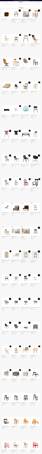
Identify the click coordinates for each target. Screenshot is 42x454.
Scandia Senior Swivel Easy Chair (35, 43)
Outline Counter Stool (34, 91)
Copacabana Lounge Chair (5, 212)
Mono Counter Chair (33, 236)
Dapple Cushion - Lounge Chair (6, 260)
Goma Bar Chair (23, 450)
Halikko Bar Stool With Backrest (16, 402)
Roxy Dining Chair (33, 355)
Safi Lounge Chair (23, 378)
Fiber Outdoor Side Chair (5, 331)
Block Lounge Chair (33, 331)
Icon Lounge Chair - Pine (24, 212)
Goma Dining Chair (14, 450)
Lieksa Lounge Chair (33, 426)
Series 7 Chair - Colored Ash (5, 139)
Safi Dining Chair (4, 378)
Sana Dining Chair (14, 426)
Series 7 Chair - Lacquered (15, 139)
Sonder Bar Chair (14, 355)
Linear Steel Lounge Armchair (35, 283)
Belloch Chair (23, 43)
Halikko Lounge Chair (34, 378)
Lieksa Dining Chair (23, 426)
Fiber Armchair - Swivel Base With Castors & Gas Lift (35, 164)
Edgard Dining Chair (14, 283)
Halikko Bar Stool (23, 402)
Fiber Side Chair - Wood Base (25, 164)
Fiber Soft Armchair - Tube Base (35, 307)
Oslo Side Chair (23, 67)
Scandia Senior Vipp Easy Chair (6, 67)
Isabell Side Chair (4, 164)
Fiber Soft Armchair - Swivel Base (25, 307)
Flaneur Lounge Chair (5, 91)
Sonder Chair (13, 43)
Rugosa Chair (23, 236)
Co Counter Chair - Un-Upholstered (34, 140)
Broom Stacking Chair (14, 91)
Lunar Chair (3, 355)
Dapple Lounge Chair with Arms (16, 260)
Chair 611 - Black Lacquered (34, 67)
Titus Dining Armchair (5, 283)
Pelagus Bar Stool (23, 260)
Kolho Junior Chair (4, 450)
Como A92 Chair (4, 19)
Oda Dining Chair (23, 355)
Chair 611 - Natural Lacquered (15, 164)
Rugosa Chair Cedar (14, 236)
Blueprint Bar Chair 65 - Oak (5, 236)
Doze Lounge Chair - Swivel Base (16, 331)
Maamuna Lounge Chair (5, 426)
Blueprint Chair (14, 67)
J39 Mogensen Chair (33, 19)
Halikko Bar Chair (33, 402)
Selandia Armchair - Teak (24, 91)
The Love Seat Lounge (24, 139)
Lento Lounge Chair (14, 378)
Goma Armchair (33, 450)
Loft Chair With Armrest (24, 283)
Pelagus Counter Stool (34, 260)
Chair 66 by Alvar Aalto (5, 43)
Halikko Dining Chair (5, 402)
